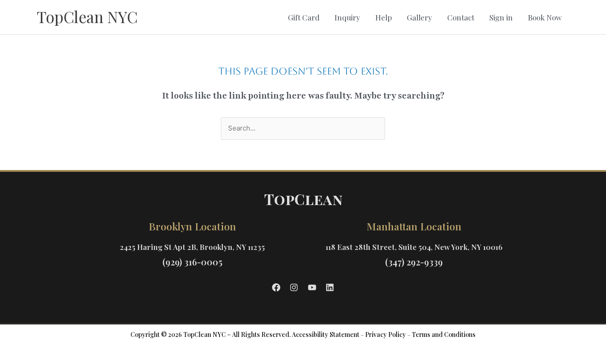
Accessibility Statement (325, 334)
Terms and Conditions (444, 334)
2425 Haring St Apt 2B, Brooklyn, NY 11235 (192, 247)
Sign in (501, 17)
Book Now (545, 17)
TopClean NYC (87, 16)
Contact (460, 17)
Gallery (419, 17)
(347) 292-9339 (414, 262)
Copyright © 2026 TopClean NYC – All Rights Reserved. (210, 334)
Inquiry (347, 17)
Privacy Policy (385, 334)
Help (383, 17)
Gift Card (303, 17)
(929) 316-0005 (192, 262)
